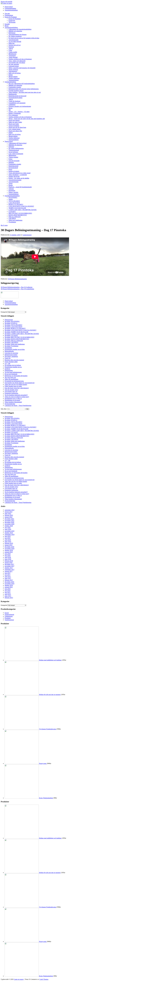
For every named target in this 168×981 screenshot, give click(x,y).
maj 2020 (7, 527)
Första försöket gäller (11, 362)
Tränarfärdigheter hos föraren (17, 34)
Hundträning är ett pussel (12, 400)
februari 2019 (9, 543)
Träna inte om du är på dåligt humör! (16, 384)
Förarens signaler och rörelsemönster (20, 106)
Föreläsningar (9, 15)
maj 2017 (7, 575)
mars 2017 (8, 578)
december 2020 (9, 522)
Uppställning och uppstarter (17, 103)
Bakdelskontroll (13, 166)
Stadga (11, 199)
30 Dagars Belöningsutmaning (17, 279)
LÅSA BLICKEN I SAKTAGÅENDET (21, 206)
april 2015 (8, 594)
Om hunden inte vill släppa (17, 62)
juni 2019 (7, 536)
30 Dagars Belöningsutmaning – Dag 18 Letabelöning (17, 289)
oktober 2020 (9, 526)
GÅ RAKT (12, 211)
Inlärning (11, 146)
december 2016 (9, 582)
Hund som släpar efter (15, 131)
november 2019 (9, 531)
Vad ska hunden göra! (11, 390)
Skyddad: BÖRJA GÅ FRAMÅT (15, 328)
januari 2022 (8, 517)
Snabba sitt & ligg (14, 176)
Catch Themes (43, 979)
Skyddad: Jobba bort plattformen (15, 344)
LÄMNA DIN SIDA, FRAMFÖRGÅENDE (23, 210)
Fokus (10, 159)
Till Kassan (12, 22)
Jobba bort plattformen (15, 220)
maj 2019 (7, 538)
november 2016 (9, 583)
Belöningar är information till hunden (16, 376)
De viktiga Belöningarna (16, 148)
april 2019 (8, 540)
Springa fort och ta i (15, 45)
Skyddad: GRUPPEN (11, 342)
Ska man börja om (10, 377)
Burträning (12, 190)
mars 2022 (8, 513)
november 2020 (9, 524)
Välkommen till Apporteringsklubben (20, 29)
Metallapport (12, 54)
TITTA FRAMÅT (14, 201)
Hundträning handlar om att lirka (15, 349)
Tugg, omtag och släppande (17, 61)
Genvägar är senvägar (11, 353)
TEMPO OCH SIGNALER (17, 208)
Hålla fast (11, 43)
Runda (11, 185)
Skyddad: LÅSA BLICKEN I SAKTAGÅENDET (20, 330)
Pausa (10, 169)
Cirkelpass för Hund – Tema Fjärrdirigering (18, 405)
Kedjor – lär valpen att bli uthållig (19, 178)
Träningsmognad (14, 150)
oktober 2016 (9, 585)
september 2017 (9, 569)
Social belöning (13, 152)
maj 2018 (7, 555)
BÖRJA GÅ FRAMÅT (16, 204)
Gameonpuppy (27, 235)
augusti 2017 (9, 571)
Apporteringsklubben (11, 27)
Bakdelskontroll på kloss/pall (17, 96)
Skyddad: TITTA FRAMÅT (13, 325)
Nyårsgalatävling (10, 404)
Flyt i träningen (13, 115)
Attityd (11, 48)
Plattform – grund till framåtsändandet (20, 187)
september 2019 (9, 534)
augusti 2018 (9, 552)
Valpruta (11, 189)
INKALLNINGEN (15, 217)
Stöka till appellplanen (11, 379)
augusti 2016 (9, 587)
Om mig (7, 13)
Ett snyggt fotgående (11, 374)
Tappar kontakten (14, 125)
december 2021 (9, 519)
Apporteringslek (13, 40)
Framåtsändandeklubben (12, 196)
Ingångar (11, 47)
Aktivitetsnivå (13, 71)
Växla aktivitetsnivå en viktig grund (19, 173)
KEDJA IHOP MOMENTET (18, 215)
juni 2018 (7, 554)
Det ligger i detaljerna (11, 356)
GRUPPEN (12, 218)
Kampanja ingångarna (11, 393)
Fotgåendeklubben (10, 82)
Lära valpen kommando (16, 153)
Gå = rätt (7, 363)
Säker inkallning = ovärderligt (18, 175)
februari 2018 (9, 561)
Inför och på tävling (15, 73)
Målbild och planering (15, 31)
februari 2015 (9, 597)
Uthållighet (12, 104)
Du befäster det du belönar (13, 365)
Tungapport (12, 55)
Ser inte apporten (14, 64)
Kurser (7, 613)
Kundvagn (12, 20)
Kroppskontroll (13, 168)
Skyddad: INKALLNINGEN (14, 341)
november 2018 (9, 548)
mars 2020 (8, 529)
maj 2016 (7, 590)
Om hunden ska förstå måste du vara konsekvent (19, 383)
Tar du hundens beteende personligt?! (16, 395)
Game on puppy (19, 979)
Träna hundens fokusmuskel (13, 402)
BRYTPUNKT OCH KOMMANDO (20, 213)
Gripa (10, 50)
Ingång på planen (14, 171)
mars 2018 (8, 559)
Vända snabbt (13, 52)
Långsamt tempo (14, 66)
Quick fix (7, 358)
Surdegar (7, 369)
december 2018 (9, 547)
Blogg (6, 26)
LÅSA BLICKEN (14, 203)
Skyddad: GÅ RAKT (11, 335)
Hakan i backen (13, 192)
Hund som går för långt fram (17, 127)
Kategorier (4, 312)
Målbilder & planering (15, 145)
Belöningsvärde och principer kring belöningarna (24, 89)
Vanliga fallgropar (14, 78)
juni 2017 (7, 573)
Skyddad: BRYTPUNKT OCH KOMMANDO (19, 337)
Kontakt (7, 24)
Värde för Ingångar (14, 101)
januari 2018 (8, 562)
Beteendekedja (9, 351)
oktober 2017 (9, 568)
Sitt (10, 110)
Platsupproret (9, 319)
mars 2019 (8, 541)
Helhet (11, 75)
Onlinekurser (9, 616)
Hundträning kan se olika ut (13, 398)
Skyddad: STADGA (11, 323)
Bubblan (11, 162)
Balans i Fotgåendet (15, 113)
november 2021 (9, 520)
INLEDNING (13, 197)
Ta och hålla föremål (15, 41)
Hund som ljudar (14, 124)
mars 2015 (8, 596)
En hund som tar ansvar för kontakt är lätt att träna (24, 38)
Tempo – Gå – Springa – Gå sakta (19, 111)
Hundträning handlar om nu (13, 367)
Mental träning (13, 76)
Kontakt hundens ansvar (16, 90)
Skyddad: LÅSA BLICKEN (13, 326)
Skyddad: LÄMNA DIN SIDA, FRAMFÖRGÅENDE (22, 333)
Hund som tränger (14, 120)
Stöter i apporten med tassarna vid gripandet (22, 68)
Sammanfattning (14, 80)
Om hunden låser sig (11, 391)
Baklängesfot (13, 94)
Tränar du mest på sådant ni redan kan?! (17, 397)
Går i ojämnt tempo (14, 129)
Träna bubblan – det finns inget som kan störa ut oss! (25, 92)
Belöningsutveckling (11, 355)
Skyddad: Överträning (11, 346)
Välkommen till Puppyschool (17, 143)
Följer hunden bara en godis (13, 386)
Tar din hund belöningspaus (13, 372)
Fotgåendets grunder (15, 87)
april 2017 (8, 576)
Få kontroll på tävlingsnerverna (14, 381)
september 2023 (9, 510)
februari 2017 (9, 580)
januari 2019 (8, 545)
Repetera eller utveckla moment (14, 360)
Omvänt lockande (14, 161)
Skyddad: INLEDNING (12, 321)
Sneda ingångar (13, 69)
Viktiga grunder (13, 157)
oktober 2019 (9, 533)
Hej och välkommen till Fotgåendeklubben (22, 83)
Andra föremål (13, 57)
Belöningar (12, 33)
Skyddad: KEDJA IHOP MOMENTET (17, 339)
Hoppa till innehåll (6, 1)
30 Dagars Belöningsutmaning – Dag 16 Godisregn (16, 287)
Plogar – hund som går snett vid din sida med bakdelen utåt (27, 118)
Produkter (8, 618)
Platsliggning (9, 370)
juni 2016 (7, 589)
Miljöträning (12, 155)
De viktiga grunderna (15, 36)
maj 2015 (7, 592)
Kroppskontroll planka (15, 97)
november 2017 (9, 566)
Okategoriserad (9, 614)
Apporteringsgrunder (15, 180)
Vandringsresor (9, 620)
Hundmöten (8, 348)
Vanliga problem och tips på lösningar (20, 59)
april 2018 (8, 557)
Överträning (12, 222)
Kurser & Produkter (11, 17)
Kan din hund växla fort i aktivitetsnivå (17, 388)
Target (10, 183)
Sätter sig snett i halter (15, 122)
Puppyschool (9, 141)
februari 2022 (9, 515)
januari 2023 (8, 512)
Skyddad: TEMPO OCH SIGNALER (16, 332)
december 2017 (9, 564)
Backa (10, 108)
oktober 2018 (9, 550)
